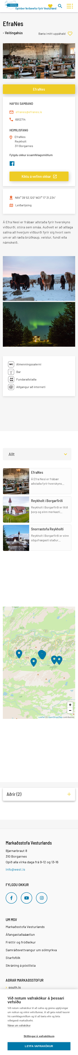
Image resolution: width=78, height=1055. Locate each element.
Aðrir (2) (14, 794)
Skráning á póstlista (21, 965)
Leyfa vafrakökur (39, 1046)
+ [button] (70, 704)
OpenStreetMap (55, 717)
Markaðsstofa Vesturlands (25, 927)
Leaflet (41, 717)
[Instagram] (41, 898)
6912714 (20, 119)
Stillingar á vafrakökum (39, 1036)
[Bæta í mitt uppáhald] (56, 33)
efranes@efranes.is (29, 112)
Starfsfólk (13, 958)
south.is (15, 987)
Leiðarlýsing (23, 205)
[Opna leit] (60, 6)
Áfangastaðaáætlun (20, 934)
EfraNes (39, 89)
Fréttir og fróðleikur (21, 942)
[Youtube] (26, 898)
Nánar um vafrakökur (19, 1025)
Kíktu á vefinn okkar (36, 176)
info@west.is (15, 869)
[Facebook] (11, 898)
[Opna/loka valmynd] (69, 6)
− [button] (70, 710)
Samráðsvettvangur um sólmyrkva (31, 950)
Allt (12, 454)
